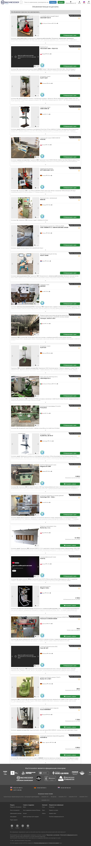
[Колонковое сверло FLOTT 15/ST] (25, 86)
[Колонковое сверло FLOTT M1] (25, 355)
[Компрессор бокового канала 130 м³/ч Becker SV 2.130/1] (25, 687)
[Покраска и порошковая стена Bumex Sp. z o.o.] (25, 536)
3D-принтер (53, 796)
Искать (53, 2)
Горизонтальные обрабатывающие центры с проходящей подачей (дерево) (21, 796)
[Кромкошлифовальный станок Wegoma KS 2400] (25, 474)
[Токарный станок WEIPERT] (25, 294)
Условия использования (54, 843)
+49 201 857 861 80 (66, 788)
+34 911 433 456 (17, 790)
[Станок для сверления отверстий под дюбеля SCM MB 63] (25, 745)
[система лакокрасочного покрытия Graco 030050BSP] (25, 717)
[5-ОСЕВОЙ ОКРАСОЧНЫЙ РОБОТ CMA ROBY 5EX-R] (25, 26)
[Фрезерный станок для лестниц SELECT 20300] (25, 263)
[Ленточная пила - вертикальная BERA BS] (25, 207)
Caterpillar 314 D (83, 796)
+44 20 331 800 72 (17, 788)
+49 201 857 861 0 (41, 788)
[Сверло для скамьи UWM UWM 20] (25, 117)
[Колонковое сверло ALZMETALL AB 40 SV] (25, 444)
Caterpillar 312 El (73, 796)
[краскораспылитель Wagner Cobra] (25, 596)
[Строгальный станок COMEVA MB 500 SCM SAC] (25, 147)
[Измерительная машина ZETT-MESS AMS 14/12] (25, 178)
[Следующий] (38, 26)
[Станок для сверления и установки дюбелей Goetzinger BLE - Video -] (25, 505)
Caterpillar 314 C (45, 800)
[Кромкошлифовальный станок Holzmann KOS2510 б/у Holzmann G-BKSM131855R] (25, 627)
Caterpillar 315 (44, 796)
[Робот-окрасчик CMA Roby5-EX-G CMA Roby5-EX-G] (25, 386)
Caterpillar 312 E (62, 796)
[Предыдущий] (12, 26)
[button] (88, 2)
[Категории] (21, 2)
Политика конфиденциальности (41, 843)
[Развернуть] (45, 43)
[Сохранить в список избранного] (79, 18)
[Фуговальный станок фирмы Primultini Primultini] (25, 416)
